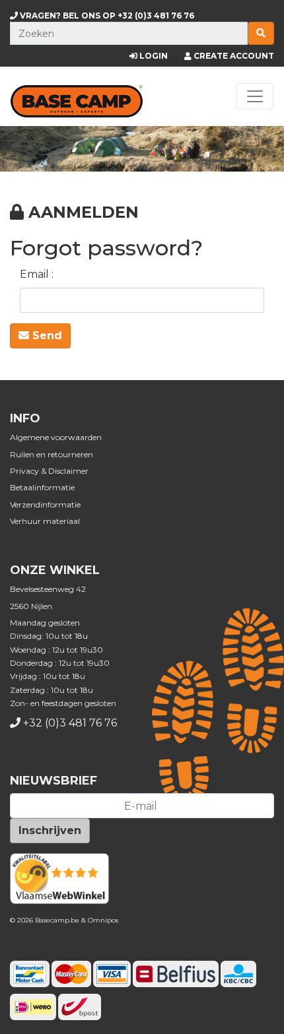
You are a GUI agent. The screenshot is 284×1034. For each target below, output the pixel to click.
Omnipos (103, 920)
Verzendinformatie (45, 504)
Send (45, 335)
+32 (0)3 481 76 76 (106, 15)
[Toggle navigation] (254, 96)
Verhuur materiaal (45, 521)
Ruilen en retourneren (51, 454)
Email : (36, 274)
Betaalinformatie (42, 487)
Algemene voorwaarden (56, 437)
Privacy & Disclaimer (49, 471)
